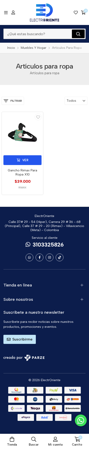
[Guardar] (38, 116)
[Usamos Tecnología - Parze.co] (23, 358)
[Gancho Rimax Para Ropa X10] (22, 132)
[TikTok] (59, 257)
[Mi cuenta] (13, 12)
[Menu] (5, 12)
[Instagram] (49, 257)
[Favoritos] (76, 12)
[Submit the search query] (78, 34)
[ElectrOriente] (44, 12)
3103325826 (48, 244)
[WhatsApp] (29, 257)
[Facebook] (39, 257)
